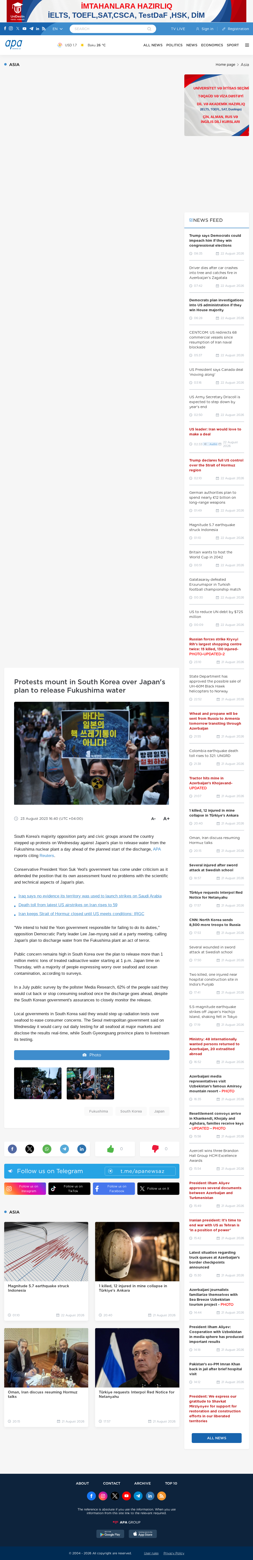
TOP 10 (171, 1483)
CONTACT (111, 1483)
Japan (159, 1111)
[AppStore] (143, 1534)
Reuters (47, 855)
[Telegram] (31, 29)
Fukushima (98, 1111)
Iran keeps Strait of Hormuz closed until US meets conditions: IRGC (81, 913)
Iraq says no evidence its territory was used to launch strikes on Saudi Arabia (90, 896)
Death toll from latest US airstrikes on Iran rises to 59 (68, 905)
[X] (18, 29)
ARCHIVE (142, 1483)
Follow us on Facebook (116, 1188)
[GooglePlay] (110, 1534)
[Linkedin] (37, 29)
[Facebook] (5, 28)
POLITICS (174, 45)
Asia (245, 64)
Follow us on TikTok (73, 1188)
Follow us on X (158, 1188)
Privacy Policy (174, 1553)
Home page (225, 65)
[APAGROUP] (126, 1522)
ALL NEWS (153, 45)
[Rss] (43, 29)
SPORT (233, 45)
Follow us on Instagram (28, 1188)
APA (157, 849)
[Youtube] (24, 29)
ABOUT (82, 1483)
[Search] (149, 29)
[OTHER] (246, 45)
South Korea (131, 1111)
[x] (114, 1496)
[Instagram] (11, 28)
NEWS (191, 45)
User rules (151, 1553)
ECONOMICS (212, 45)
